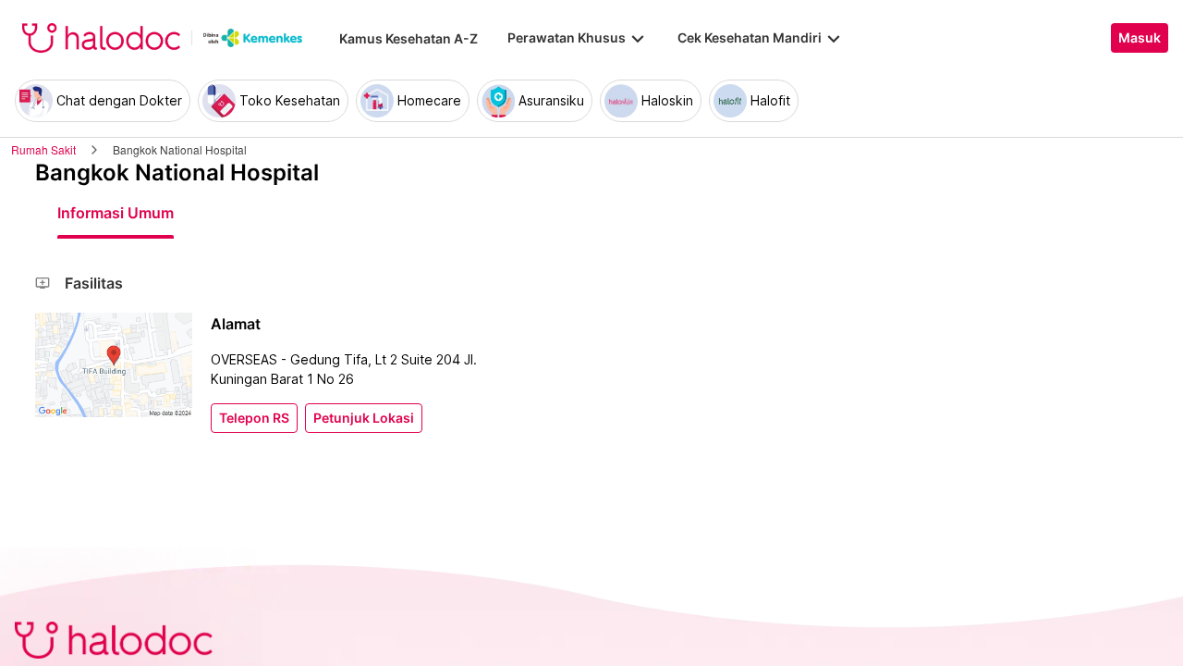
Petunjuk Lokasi (363, 418)
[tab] (115, 213)
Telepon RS (254, 418)
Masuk (1139, 38)
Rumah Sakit (43, 149)
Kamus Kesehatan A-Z (408, 38)
